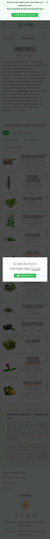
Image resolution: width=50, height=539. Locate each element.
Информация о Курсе (24, 15)
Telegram (36, 268)
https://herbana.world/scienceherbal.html (25, 8)
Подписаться (26, 276)
